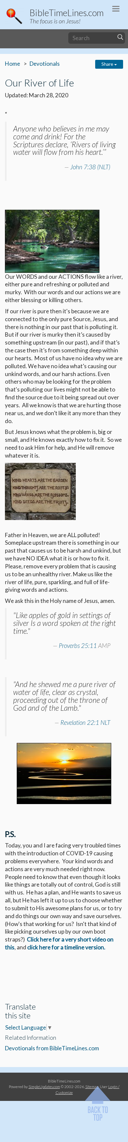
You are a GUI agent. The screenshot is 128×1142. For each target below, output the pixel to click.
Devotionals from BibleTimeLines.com (52, 1048)
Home (12, 63)
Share (107, 64)
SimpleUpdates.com (44, 1086)
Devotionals (45, 63)
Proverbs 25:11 (78, 645)
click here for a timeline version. (66, 947)
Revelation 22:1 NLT (85, 722)
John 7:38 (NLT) (90, 167)
